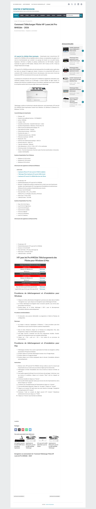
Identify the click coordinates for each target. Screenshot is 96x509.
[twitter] (19, 429)
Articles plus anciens (55, 496)
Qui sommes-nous (17, 4)
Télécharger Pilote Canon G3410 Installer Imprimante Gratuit (75, 69)
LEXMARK (42, 15)
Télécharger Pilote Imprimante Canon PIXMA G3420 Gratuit (75, 59)
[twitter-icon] (72, 4)
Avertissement (26, 4)
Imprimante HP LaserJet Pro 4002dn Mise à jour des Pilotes (32, 176)
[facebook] (15, 429)
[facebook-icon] (69, 4)
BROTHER (33, 15)
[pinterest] (23, 429)
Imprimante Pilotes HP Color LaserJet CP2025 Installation (31, 172)
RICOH (53, 15)
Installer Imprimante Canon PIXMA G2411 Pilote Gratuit (74, 49)
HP (37, 15)
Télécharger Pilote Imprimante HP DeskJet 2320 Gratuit (75, 89)
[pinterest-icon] (81, 4)
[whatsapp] (26, 429)
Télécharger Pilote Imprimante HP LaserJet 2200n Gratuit (31, 174)
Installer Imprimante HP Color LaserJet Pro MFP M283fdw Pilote (75, 79)
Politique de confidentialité (38, 4)
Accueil (16, 15)
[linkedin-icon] (78, 4)
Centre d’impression (23, 9)
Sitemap (48, 4)
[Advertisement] (37, 43)
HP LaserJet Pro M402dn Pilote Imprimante (26, 56)
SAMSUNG (59, 15)
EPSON (27, 15)
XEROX (48, 15)
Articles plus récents (19, 496)
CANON (21, 15)
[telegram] (30, 429)
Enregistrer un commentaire (31, 30)
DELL (65, 15)
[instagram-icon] (75, 4)
